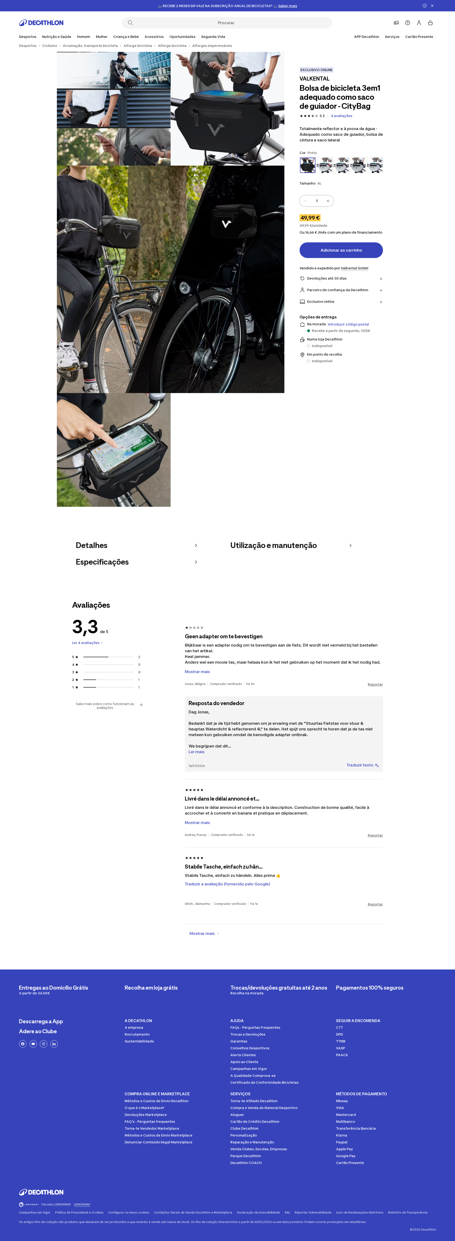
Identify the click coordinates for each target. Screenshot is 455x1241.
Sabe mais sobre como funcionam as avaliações (105, 706)
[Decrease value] (305, 201)
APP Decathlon (366, 37)
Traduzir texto (360, 765)
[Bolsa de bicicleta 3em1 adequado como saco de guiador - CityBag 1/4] (227, 109)
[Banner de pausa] (424, 5)
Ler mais (197, 751)
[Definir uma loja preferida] (396, 22)
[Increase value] (328, 201)
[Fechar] (432, 5)
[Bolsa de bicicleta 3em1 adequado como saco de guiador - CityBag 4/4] (114, 450)
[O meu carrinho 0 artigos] (430, 22)
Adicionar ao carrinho (341, 250)
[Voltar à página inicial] (41, 22)
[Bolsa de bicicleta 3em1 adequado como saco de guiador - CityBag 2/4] (114, 109)
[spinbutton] (316, 201)
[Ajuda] (407, 22)
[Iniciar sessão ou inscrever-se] (419, 22)
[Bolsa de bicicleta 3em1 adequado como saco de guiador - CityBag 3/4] (170, 279)
